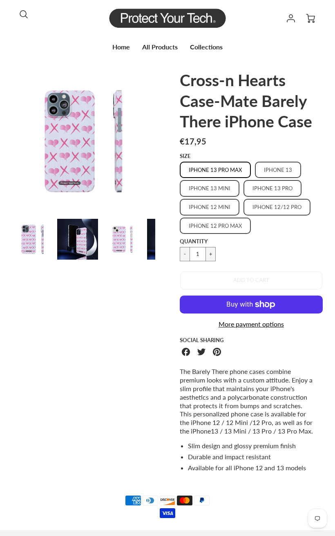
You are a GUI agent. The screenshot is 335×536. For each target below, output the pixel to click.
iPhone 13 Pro (272, 188)
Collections (206, 47)
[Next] (161, 141)
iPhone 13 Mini (209, 188)
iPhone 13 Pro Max (215, 170)
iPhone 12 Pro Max (215, 225)
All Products (160, 47)
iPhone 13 (278, 170)
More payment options (251, 324)
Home (121, 47)
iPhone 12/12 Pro (277, 207)
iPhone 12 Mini (209, 207)
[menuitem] (121, 47)
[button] (251, 280)
